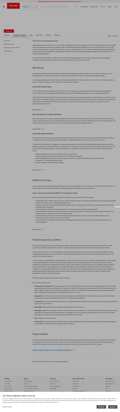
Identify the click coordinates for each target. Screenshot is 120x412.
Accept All (101, 407)
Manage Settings (7, 407)
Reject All (112, 407)
